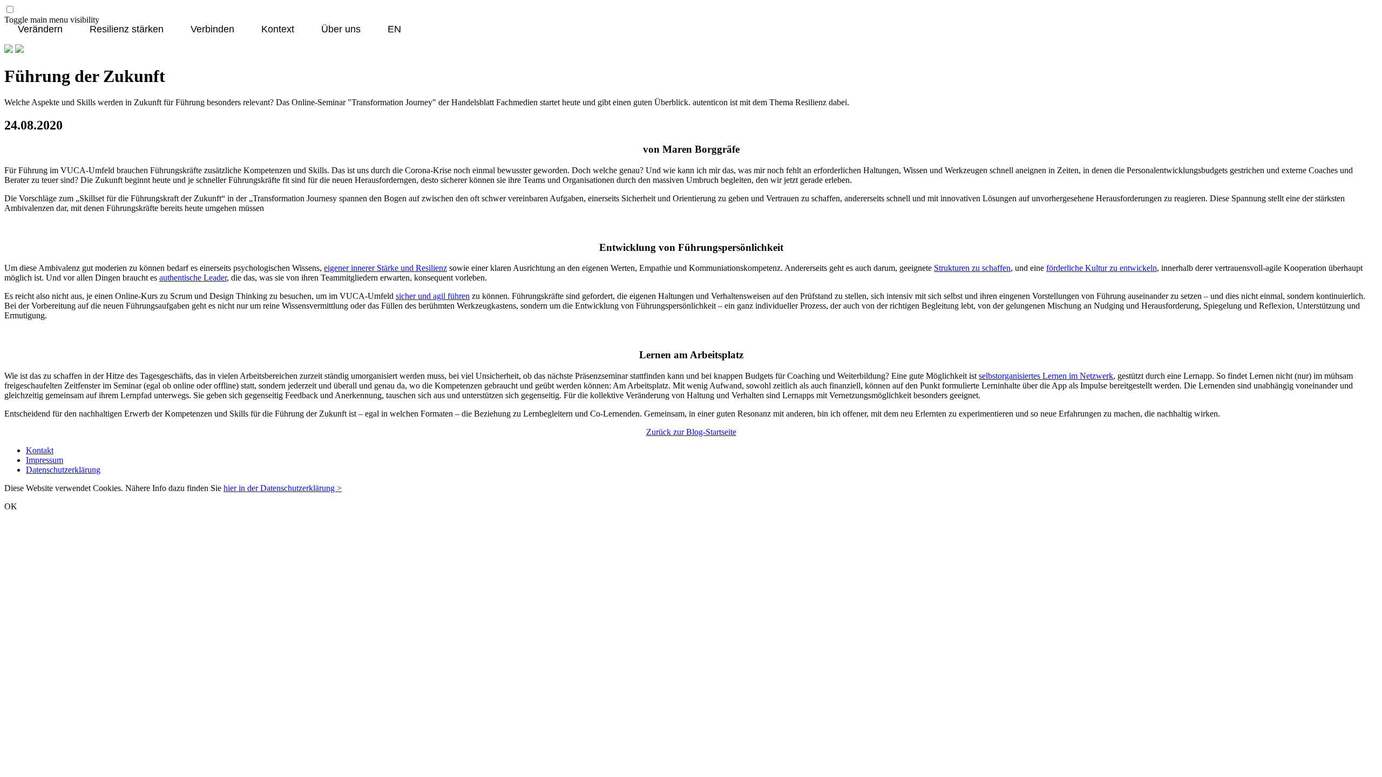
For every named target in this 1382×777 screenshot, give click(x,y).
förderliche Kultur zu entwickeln (1101, 267)
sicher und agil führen (433, 296)
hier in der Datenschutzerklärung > (282, 488)
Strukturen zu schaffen (972, 267)
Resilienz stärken (127, 30)
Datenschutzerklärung (63, 469)
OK (10, 506)
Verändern (40, 30)
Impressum (44, 460)
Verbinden (212, 30)
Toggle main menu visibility (51, 19)
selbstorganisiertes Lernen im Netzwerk (1046, 375)
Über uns (341, 30)
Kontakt (39, 450)
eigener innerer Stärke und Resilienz (385, 267)
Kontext (277, 30)
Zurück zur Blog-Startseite (691, 432)
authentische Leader (193, 277)
